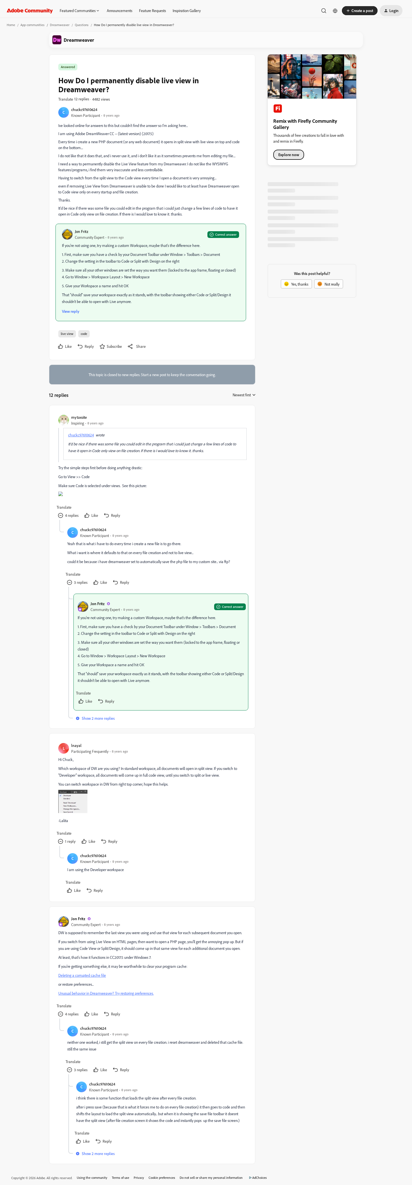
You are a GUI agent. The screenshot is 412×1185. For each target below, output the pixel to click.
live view (67, 334)
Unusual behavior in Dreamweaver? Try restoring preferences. (106, 993)
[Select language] (335, 10)
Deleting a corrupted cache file (82, 975)
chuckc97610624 (84, 109)
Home (11, 25)
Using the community (92, 1177)
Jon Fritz (81, 231)
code (84, 334)
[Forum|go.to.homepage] (30, 10)
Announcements (119, 10)
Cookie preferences (162, 1177)
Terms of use (120, 1177)
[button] (360, 10)
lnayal (76, 745)
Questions (82, 25)
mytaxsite (79, 417)
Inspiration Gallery (187, 10)
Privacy (139, 1177)
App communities (32, 25)
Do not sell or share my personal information (211, 1177)
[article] (151, 467)
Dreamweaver (60, 25)
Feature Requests (152, 10)
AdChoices (259, 1177)
